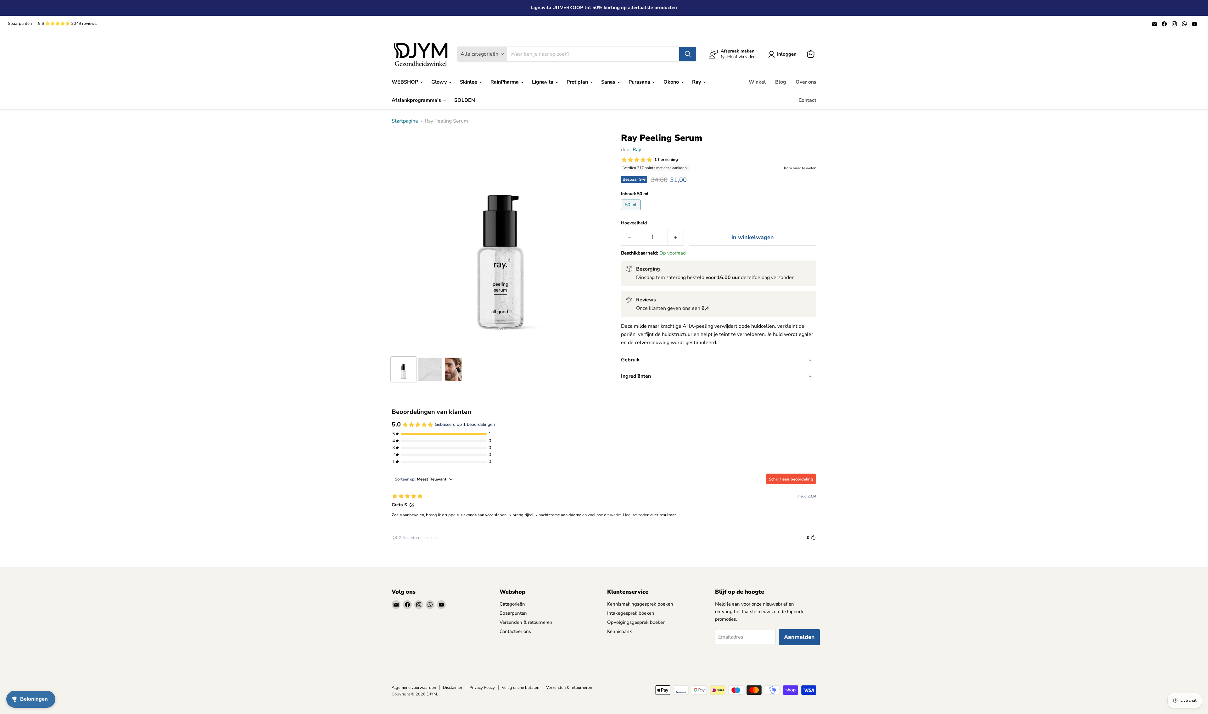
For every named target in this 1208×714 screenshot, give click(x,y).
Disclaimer (452, 687)
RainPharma (505, 82)
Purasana (640, 82)
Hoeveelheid (634, 223)
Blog (780, 82)
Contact (807, 100)
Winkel (757, 82)
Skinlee (469, 82)
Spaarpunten (20, 23)
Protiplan (578, 82)
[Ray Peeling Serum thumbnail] (403, 369)
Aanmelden (799, 637)
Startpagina (405, 121)
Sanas (609, 82)
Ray (697, 82)
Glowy (439, 82)
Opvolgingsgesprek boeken (636, 622)
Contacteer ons (515, 631)
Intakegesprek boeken (630, 613)
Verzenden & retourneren (526, 622)
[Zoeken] (687, 54)
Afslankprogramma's (417, 100)
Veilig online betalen (520, 687)
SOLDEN (464, 100)
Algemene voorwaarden (414, 687)
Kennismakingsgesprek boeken (640, 604)
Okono (671, 82)
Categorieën (512, 604)
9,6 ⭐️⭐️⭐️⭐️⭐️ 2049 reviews (67, 23)
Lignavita (543, 82)
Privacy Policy (482, 687)
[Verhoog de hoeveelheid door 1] (676, 237)
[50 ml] (631, 211)
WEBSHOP (405, 82)
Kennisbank (619, 631)
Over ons (806, 82)
